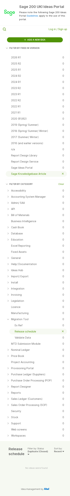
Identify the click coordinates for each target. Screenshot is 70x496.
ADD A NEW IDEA (36, 39)
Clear (61, 184)
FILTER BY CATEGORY (21, 184)
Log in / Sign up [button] (58, 29)
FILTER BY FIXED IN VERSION (24, 48)
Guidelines (32, 15)
